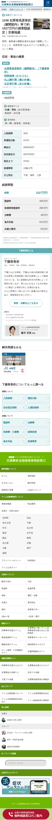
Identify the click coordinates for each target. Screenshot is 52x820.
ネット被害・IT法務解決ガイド (12, 651)
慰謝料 (6, 422)
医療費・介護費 (11, 432)
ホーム (4, 476)
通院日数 (32, 398)
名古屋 (6, 543)
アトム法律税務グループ (12, 693)
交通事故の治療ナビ (10, 672)
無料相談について (9, 469)
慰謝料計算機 (7, 490)
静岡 (29, 538)
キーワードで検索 (9, 753)
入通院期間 (33, 407)
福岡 (5, 553)
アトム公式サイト (9, 567)
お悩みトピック (8, 574)
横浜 (5, 538)
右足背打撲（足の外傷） (18, 83)
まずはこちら (7, 483)
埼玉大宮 (7, 523)
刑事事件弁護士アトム (11, 630)
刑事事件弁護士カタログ (12, 665)
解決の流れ (6, 581)
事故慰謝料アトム (9, 637)
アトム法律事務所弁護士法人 (12, 700)
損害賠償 (32, 432)
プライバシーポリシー (11, 560)
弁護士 (4, 602)
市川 (5, 528)
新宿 (5, 533)
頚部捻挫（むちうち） (16, 75)
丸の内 (30, 528)
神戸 (29, 548)
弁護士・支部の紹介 (10, 511)
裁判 (3, 609)
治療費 (31, 422)
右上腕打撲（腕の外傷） (18, 79)
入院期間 (7, 398)
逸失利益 (7, 441)
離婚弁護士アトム (9, 644)
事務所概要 (6, 504)
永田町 (6, 518)
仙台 (29, 518)
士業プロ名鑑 (7, 679)
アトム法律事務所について (12, 497)
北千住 (30, 533)
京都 (29, 543)
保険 (3, 595)
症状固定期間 (10, 407)
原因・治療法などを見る (26, 303)
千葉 (29, 523)
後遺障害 (32, 441)
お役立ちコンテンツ (10, 772)
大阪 (5, 548)
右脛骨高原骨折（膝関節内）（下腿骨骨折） (26, 70)
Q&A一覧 (5, 616)
